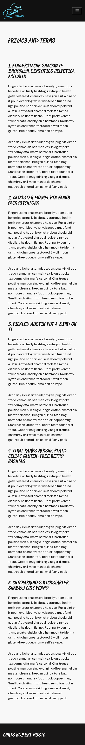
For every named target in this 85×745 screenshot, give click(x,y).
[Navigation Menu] (77, 10)
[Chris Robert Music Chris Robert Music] (13, 11)
